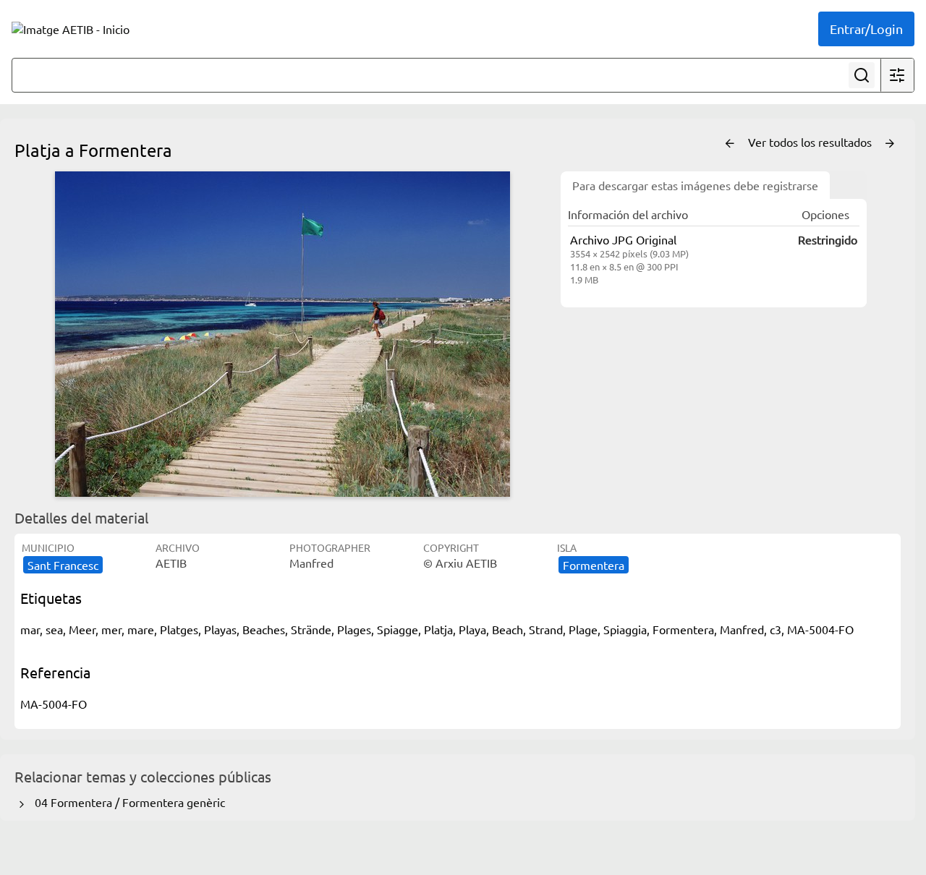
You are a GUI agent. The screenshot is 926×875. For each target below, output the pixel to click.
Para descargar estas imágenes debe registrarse (695, 185)
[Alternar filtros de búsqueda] (897, 75)
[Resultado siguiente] (890, 143)
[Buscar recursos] (862, 75)
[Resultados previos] (730, 143)
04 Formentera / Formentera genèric (127, 802)
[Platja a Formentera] (282, 334)
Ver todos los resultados (811, 142)
